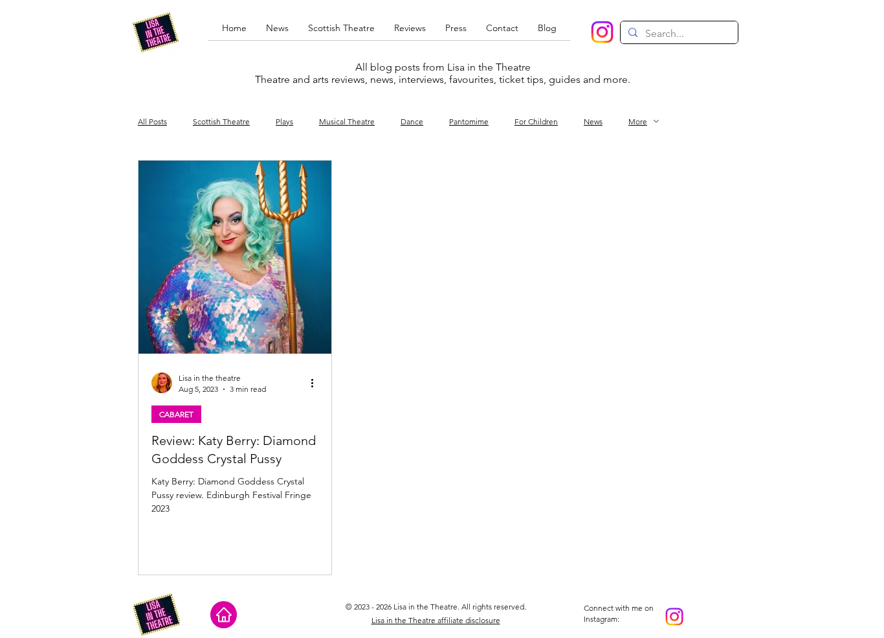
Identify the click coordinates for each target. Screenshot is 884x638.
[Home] (223, 614)
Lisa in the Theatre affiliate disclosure (435, 620)
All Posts (152, 121)
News (593, 121)
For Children (536, 121)
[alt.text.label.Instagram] (602, 32)
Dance (412, 121)
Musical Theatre (347, 121)
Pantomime (469, 121)
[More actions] (316, 383)
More (637, 121)
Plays (284, 121)
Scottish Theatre (221, 121)
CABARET (176, 414)
